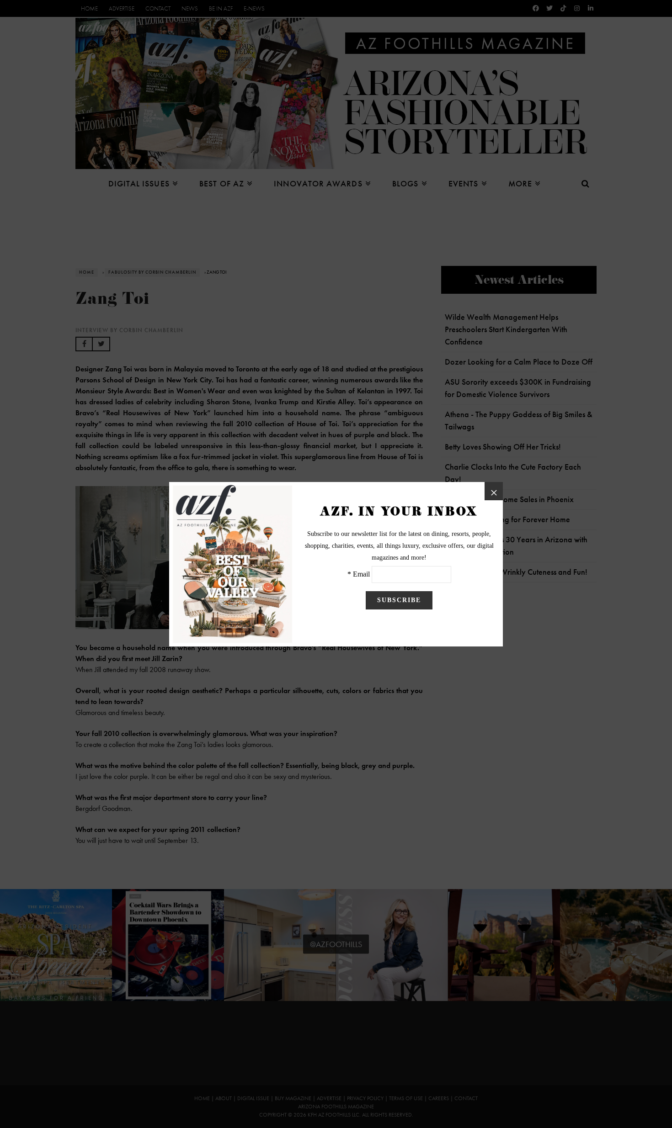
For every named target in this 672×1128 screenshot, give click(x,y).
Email (361, 574)
